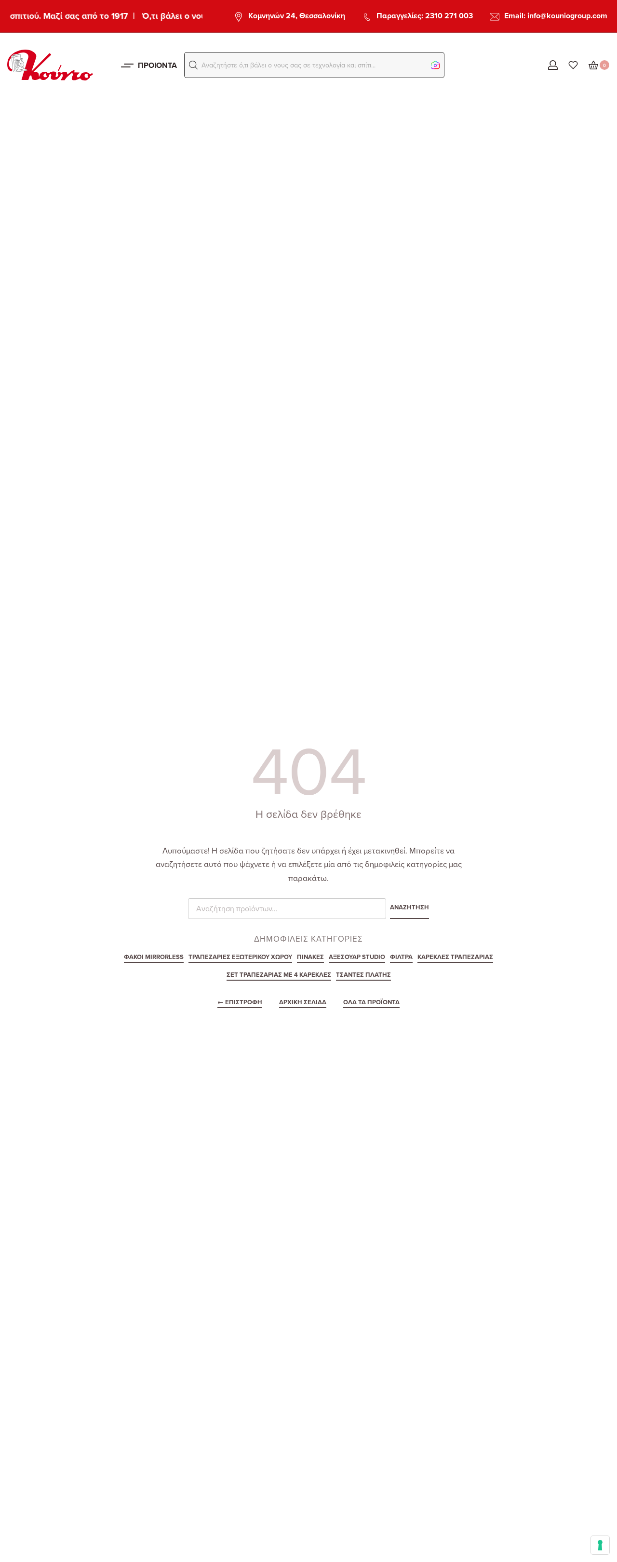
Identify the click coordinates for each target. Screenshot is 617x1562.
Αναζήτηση (409, 907)
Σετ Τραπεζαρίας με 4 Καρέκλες (279, 975)
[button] (193, 65)
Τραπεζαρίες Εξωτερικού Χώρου (240, 957)
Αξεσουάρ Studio (357, 957)
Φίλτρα (401, 957)
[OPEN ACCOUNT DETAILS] (553, 65)
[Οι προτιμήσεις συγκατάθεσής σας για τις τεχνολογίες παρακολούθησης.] (600, 1545)
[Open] (573, 65)
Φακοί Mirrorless (154, 957)
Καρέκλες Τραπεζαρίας (455, 957)
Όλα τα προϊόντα (371, 1002)
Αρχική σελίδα (302, 1002)
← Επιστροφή (239, 1002)
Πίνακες (310, 957)
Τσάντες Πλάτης (363, 975)
